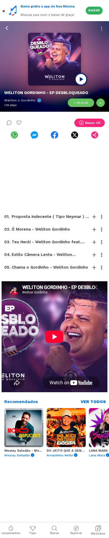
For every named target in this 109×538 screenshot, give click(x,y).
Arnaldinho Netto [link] (60, 455)
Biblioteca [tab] (98, 533)
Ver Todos (93, 401)
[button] (4, 10)
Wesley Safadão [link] (17, 455)
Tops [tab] (32, 533)
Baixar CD (93, 123)
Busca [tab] (54, 533)
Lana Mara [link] (97, 455)
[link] (14, 135)
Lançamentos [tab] (11, 533)
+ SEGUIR (81, 103)
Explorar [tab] (76, 533)
